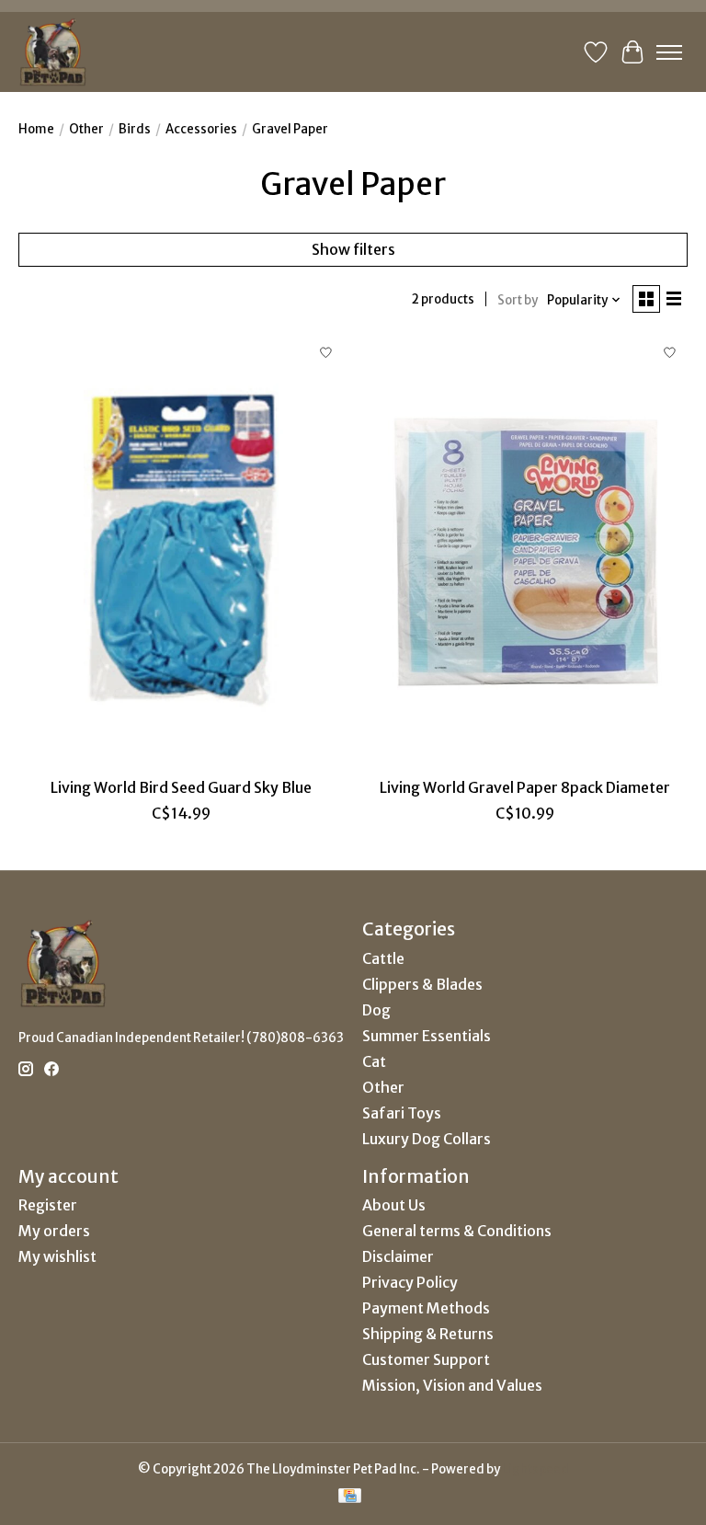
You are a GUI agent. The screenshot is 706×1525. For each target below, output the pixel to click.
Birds (135, 129)
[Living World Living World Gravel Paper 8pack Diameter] (525, 551)
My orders (54, 1230)
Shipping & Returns (428, 1333)
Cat (374, 1061)
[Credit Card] (349, 1497)
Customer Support (426, 1359)
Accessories (201, 129)
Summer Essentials (426, 1035)
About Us (394, 1205)
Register (47, 1205)
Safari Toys (401, 1113)
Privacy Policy (410, 1282)
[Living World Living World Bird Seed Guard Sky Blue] (181, 551)
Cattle (383, 958)
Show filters (353, 249)
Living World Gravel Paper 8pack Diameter (525, 787)
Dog (376, 1010)
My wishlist (57, 1256)
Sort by (517, 300)
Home (36, 129)
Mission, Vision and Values (452, 1385)
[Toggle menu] (669, 52)
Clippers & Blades (422, 984)
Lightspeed (535, 1469)
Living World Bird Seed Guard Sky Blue (181, 787)
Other (86, 129)
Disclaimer (398, 1256)
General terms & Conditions (457, 1230)
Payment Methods (426, 1308)
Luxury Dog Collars (426, 1138)
